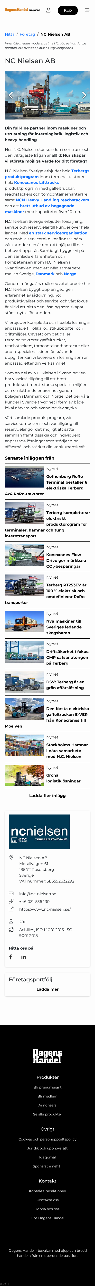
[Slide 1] (34, 109)
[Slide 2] (43, 109)
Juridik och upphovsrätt (47, 1148)
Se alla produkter (47, 1114)
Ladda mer (48, 989)
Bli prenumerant (48, 1087)
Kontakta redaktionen (47, 1191)
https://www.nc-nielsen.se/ (45, 909)
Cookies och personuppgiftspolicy (47, 1139)
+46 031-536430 (34, 901)
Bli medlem (47, 1096)
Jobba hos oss (47, 1209)
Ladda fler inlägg (47, 795)
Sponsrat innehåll (47, 1166)
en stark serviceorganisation (58, 233)
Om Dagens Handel (47, 1218)
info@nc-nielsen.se (37, 894)
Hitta (10, 34)
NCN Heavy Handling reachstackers (52, 200)
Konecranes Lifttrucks (36, 182)
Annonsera (47, 1105)
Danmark (45, 274)
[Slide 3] (52, 109)
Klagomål (47, 1157)
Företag (27, 34)
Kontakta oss (48, 1200)
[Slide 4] (60, 109)
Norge (70, 274)
